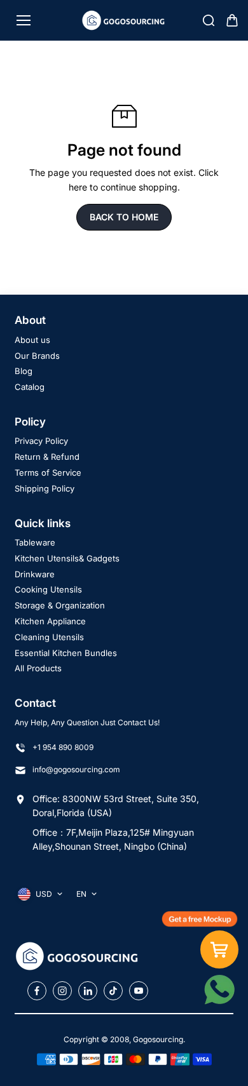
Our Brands (37, 356)
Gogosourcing (158, 1039)
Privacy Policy (41, 441)
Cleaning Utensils (49, 637)
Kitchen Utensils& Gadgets (67, 558)
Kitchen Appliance (50, 621)
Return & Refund (47, 457)
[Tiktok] (113, 990)
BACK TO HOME (124, 216)
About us (32, 340)
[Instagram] (62, 990)
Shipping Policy (44, 488)
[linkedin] (87, 990)
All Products (38, 668)
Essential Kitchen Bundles (66, 653)
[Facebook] (36, 990)
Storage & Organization (60, 605)
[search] (208, 20)
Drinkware (35, 574)
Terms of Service (48, 472)
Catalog (30, 387)
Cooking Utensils (48, 589)
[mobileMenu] (24, 20)
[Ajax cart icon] (232, 20)
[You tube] (138, 990)
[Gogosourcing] (124, 20)
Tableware (35, 542)
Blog (23, 371)
